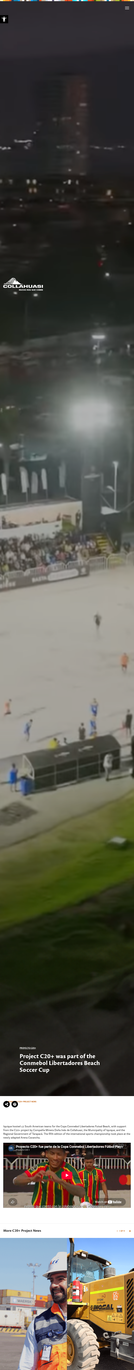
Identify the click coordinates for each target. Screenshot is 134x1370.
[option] (67, 548)
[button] (4, 19)
